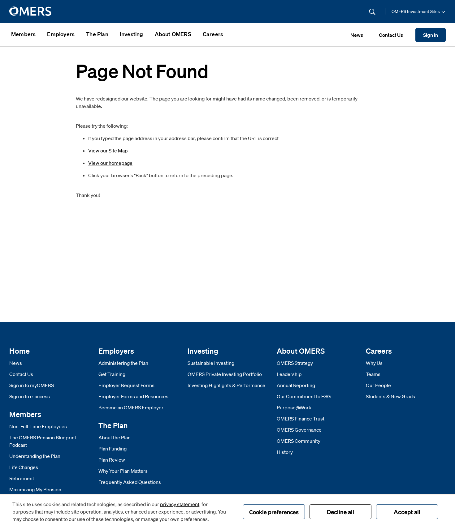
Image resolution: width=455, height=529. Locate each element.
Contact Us (21, 374)
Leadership (289, 374)
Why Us (374, 363)
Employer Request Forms (126, 385)
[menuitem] (23, 34)
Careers (213, 34)
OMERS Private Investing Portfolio (225, 374)
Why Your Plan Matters (123, 471)
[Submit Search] (372, 11)
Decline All (340, 511)
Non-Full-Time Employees (38, 426)
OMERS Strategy (295, 363)
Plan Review (111, 460)
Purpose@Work (294, 407)
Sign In (430, 35)
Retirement (21, 478)
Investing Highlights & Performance (226, 385)
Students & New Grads (390, 396)
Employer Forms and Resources (133, 396)
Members (23, 34)
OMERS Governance (299, 430)
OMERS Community (298, 441)
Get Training (111, 374)
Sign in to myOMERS (31, 385)
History (285, 452)
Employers (61, 34)
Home (19, 350)
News (15, 363)
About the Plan (114, 437)
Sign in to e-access (29, 396)
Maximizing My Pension (35, 489)
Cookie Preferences (274, 511)
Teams (373, 374)
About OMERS (173, 34)
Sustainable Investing (211, 363)
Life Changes (23, 467)
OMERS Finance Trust (300, 419)
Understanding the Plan (34, 456)
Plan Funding (112, 449)
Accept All (407, 511)
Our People (378, 385)
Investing (131, 34)
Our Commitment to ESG (304, 396)
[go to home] (30, 11)
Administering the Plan (123, 363)
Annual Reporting (296, 385)
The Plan (97, 34)
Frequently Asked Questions (129, 482)
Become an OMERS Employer (130, 407)
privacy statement (179, 504)
